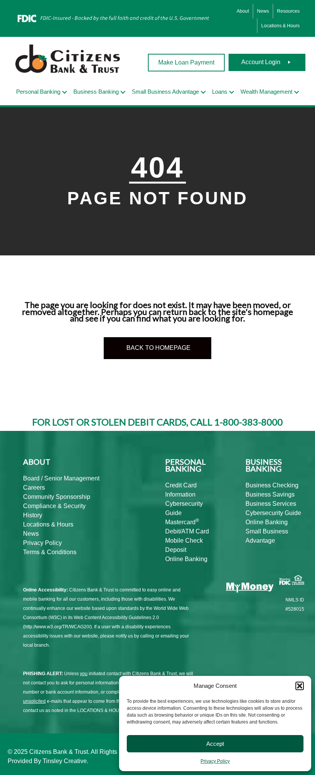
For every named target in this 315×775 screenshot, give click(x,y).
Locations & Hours (280, 25)
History (32, 515)
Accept (215, 743)
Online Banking (186, 559)
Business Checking (271, 485)
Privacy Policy (215, 761)
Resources (288, 11)
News (263, 11)
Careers (34, 487)
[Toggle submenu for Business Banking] (123, 92)
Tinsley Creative (65, 761)
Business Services (270, 503)
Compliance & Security (54, 506)
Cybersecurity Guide (273, 513)
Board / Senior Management (61, 478)
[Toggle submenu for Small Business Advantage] (203, 92)
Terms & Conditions (49, 552)
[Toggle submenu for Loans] (231, 92)
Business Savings (270, 494)
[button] (299, 686)
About (243, 11)
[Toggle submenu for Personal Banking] (64, 92)
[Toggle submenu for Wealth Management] (296, 92)
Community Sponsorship (56, 496)
